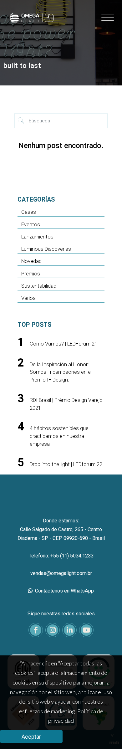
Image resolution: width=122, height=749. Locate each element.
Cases (28, 212)
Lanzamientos (37, 237)
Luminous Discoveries (46, 249)
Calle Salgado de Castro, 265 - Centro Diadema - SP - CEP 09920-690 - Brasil (61, 533)
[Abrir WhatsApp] (106, 733)
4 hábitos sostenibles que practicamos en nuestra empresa (59, 436)
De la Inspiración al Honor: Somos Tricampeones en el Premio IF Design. (61, 372)
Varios (28, 298)
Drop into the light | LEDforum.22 (66, 464)
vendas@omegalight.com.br (61, 573)
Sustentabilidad (38, 286)
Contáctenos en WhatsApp (64, 591)
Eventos (30, 225)
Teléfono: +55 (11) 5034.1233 (61, 556)
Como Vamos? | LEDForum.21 (63, 344)
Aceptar (31, 736)
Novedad (31, 261)
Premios (30, 274)
